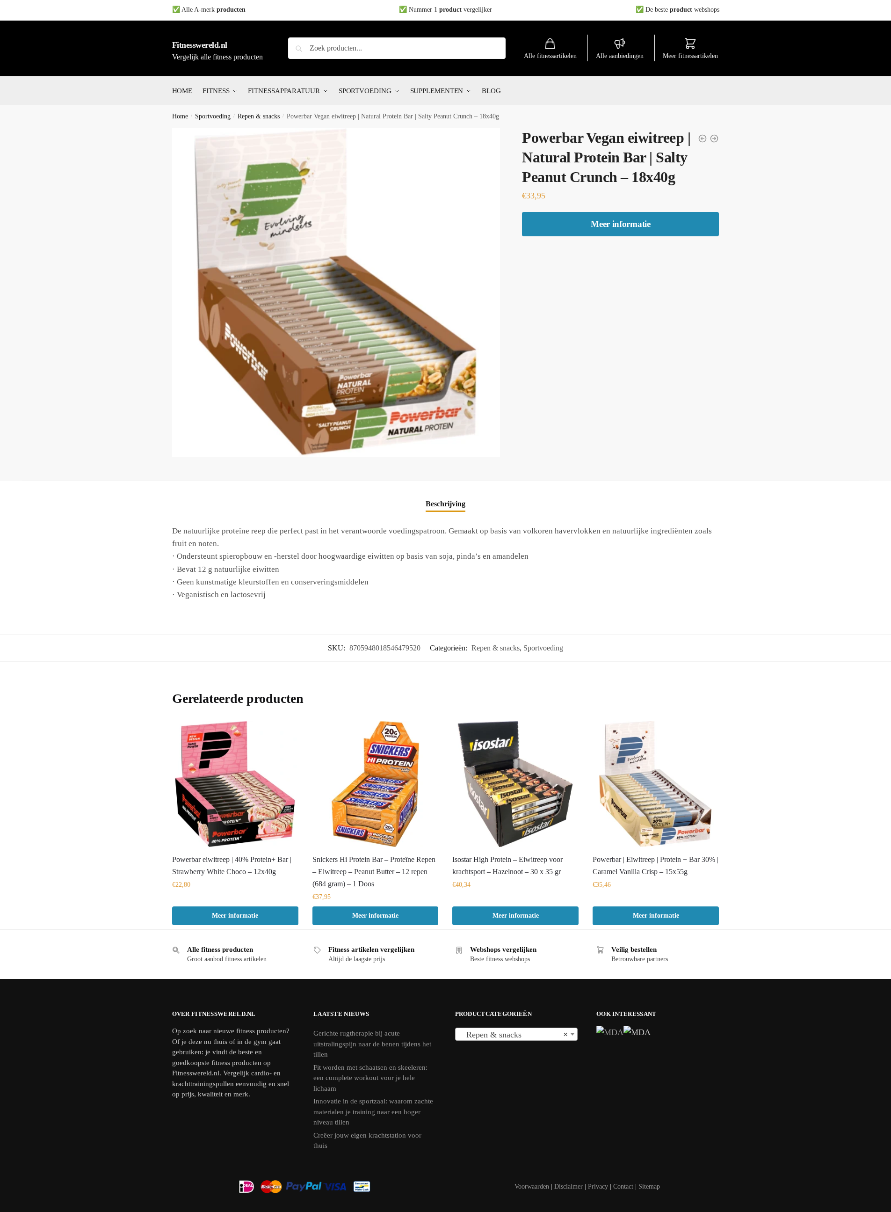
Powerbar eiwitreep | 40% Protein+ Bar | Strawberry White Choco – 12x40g (231, 865)
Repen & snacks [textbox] (513, 1034)
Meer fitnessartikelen (690, 55)
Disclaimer (568, 1186)
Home (180, 116)
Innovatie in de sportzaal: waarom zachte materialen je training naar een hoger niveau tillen (373, 1111)
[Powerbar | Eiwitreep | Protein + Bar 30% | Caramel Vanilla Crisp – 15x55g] (656, 784)
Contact (623, 1186)
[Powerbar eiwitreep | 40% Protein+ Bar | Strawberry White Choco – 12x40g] (235, 784)
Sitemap (649, 1186)
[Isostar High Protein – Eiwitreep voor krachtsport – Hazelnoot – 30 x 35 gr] (515, 784)
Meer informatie (621, 224)
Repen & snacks (259, 116)
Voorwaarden (531, 1186)
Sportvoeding (213, 116)
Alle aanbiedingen (620, 55)
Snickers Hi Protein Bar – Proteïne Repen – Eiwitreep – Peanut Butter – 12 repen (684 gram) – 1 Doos (373, 871)
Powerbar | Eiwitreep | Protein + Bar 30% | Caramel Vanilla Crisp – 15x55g (655, 865)
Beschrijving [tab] (445, 504)
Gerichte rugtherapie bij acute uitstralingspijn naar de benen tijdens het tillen (372, 1043)
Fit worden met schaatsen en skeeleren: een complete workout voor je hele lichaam (370, 1078)
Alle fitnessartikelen (550, 55)
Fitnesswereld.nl (199, 45)
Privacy (598, 1186)
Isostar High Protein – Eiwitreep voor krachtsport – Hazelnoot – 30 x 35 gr (507, 865)
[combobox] (516, 1034)
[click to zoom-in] (336, 292)
